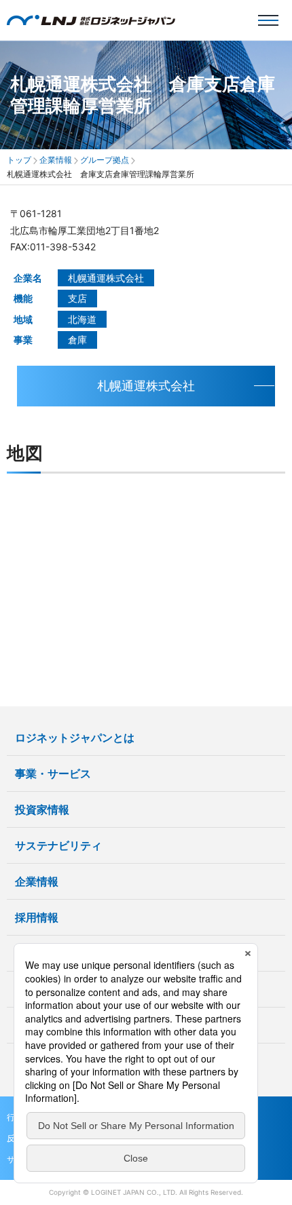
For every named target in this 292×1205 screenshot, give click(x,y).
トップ (19, 160)
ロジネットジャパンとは (74, 737)
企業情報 (55, 160)
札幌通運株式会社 (146, 386)
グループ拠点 (104, 160)
